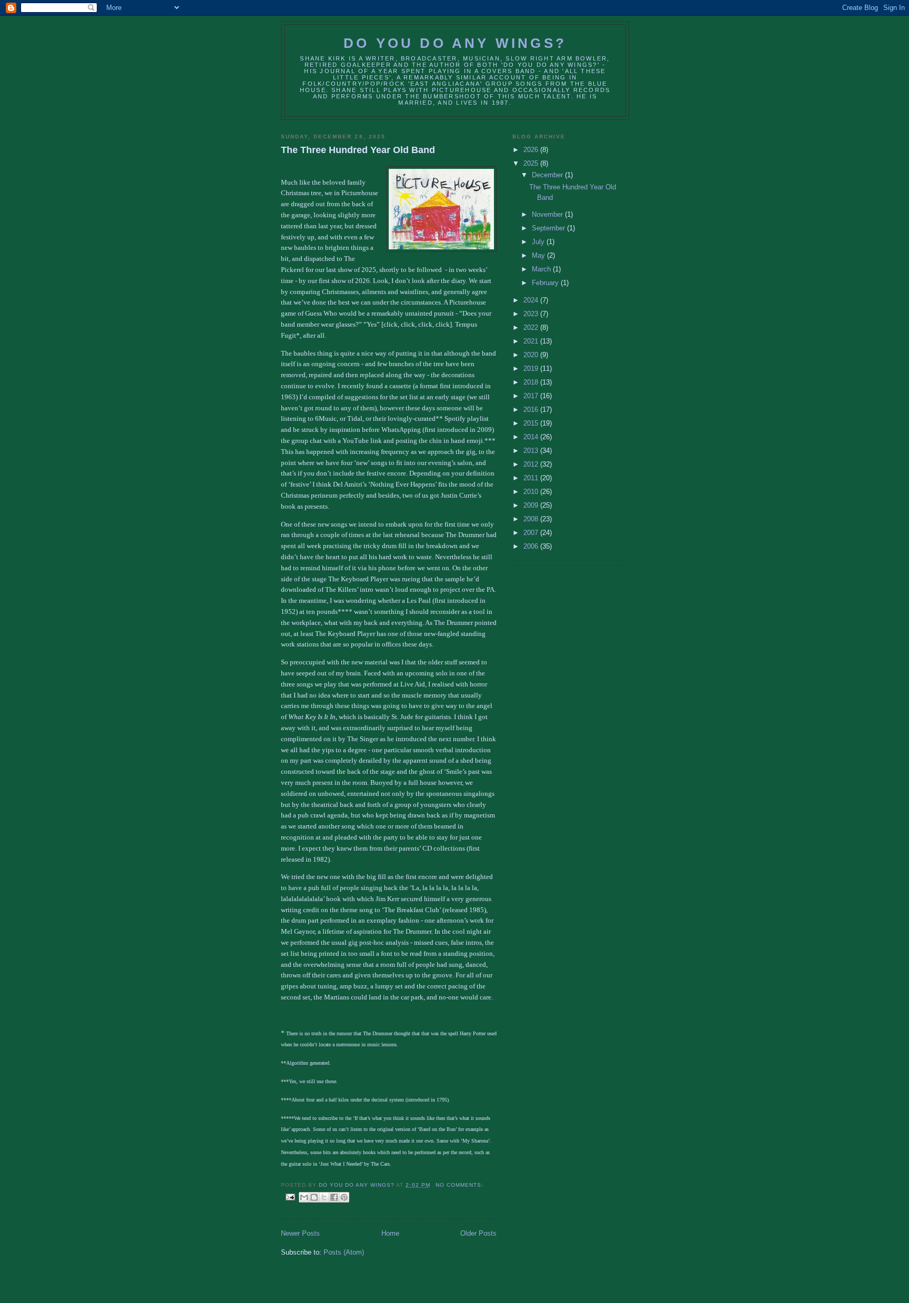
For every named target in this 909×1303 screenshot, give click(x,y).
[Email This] (304, 1197)
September (549, 228)
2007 (531, 533)
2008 (531, 519)
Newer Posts (300, 1233)
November (548, 214)
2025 (531, 163)
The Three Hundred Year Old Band (358, 150)
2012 (531, 464)
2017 (531, 396)
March (542, 269)
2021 (531, 341)
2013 (531, 450)
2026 (531, 150)
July (539, 242)
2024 (531, 300)
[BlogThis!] (314, 1197)
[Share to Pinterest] (344, 1197)
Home (390, 1233)
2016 (531, 409)
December (548, 175)
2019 (531, 368)
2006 (531, 546)
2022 (531, 327)
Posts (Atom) (344, 1252)
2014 (531, 437)
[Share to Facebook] (334, 1197)
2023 (531, 314)
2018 (531, 382)
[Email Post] (290, 1196)
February (546, 283)
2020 (531, 355)
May (539, 255)
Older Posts (478, 1233)
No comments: (459, 1185)
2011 (531, 478)
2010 (531, 492)
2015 (531, 423)
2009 (531, 505)
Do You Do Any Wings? (455, 43)
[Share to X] (324, 1197)
